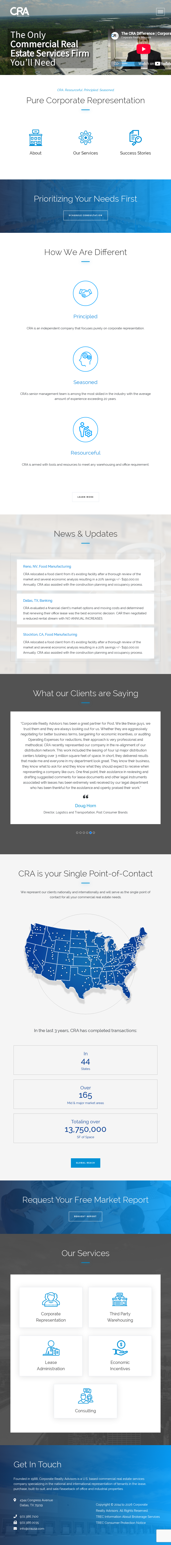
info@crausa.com (32, 1491)
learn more (86, 497)
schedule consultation (85, 215)
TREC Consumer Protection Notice (121, 1485)
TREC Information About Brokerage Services (128, 1479)
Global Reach (85, 1125)
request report (85, 1179)
